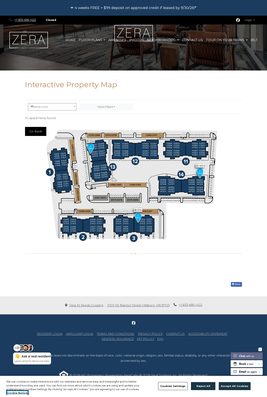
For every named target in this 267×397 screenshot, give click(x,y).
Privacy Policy (150, 334)
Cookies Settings (172, 386)
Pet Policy (145, 339)
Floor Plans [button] (91, 40)
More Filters (105, 106)
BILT (255, 40)
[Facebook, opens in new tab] (238, 20)
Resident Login (49, 334)
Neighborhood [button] (162, 40)
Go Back (35, 131)
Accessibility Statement (207, 334)
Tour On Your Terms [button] (225, 40)
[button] (133, 8)
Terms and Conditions (115, 334)
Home (70, 40)
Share (237, 284)
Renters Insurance (118, 339)
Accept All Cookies (234, 386)
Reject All (203, 386)
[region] (133, 386)
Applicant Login (79, 334)
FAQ (160, 339)
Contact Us (192, 40)
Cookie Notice (17, 392)
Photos (136, 40)
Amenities (117, 40)
